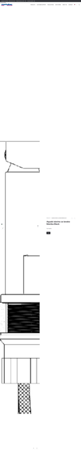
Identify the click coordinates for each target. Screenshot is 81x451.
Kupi (48, 232)
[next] (75, 218)
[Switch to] (74, 5)
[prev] (72, 218)
